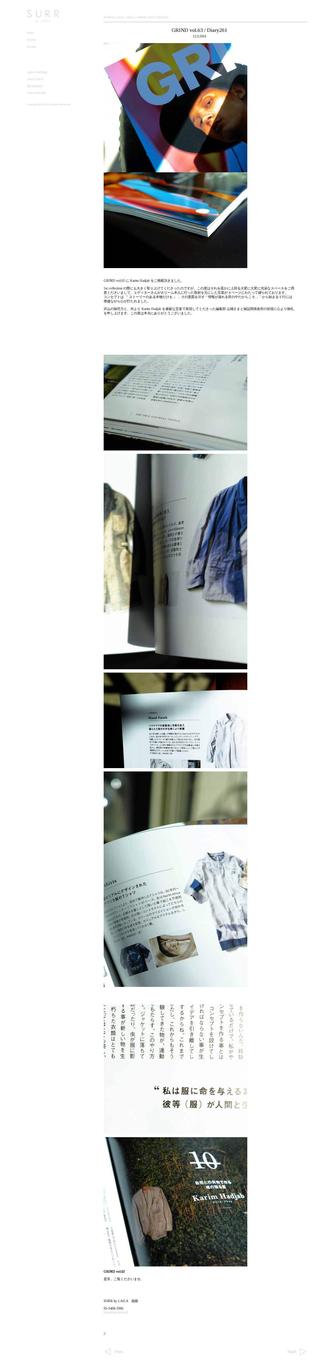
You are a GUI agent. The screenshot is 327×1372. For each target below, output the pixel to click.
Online (31, 39)
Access (31, 46)
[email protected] (116, 1312)
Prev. (119, 1352)
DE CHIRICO (35, 86)
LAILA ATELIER (36, 93)
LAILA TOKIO (35, 79)
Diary (30, 32)
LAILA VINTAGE (37, 72)
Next (292, 1352)
